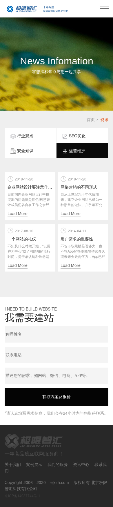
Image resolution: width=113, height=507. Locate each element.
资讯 (104, 119)
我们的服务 (58, 464)
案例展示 (34, 464)
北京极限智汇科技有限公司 (37, 8)
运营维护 (77, 150)
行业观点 (25, 136)
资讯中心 (81, 464)
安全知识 (25, 150)
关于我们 (13, 464)
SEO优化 (77, 136)
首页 (91, 119)
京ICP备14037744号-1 (22, 495)
